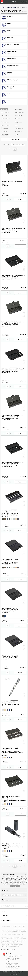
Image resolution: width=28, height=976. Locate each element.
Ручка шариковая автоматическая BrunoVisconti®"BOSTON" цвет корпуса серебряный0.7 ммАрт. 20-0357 (11, 704)
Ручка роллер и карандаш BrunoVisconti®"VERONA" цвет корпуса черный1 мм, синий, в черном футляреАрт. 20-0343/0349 (12, 417)
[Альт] (2, 1)
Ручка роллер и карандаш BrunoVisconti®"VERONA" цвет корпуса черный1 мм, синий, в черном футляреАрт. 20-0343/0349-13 (12, 464)
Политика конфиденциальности (8, 949)
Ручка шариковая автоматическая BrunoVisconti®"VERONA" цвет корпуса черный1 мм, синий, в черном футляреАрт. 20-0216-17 (10, 513)
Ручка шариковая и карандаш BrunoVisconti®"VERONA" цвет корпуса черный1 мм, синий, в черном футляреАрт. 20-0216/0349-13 (13, 277)
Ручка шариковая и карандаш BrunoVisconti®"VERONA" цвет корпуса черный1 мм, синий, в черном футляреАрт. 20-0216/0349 (13, 230)
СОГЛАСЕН (14, 886)
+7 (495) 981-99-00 (15, 958)
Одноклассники (19, 926)
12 (20, 149)
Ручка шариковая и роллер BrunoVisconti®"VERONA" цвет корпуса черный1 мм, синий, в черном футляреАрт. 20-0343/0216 (13, 324)
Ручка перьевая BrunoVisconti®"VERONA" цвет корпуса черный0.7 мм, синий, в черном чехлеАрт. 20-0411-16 (10, 657)
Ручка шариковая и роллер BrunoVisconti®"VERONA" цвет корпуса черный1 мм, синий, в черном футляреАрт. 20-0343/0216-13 (13, 370)
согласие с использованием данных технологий (14, 883)
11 (17, 149)
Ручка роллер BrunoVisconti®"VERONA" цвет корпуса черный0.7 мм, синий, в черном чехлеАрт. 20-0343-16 (10, 610)
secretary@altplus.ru (13, 959)
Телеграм (23, 926)
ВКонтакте (15, 926)
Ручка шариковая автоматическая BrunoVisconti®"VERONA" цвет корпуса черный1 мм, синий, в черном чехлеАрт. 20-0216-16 (10, 562)
